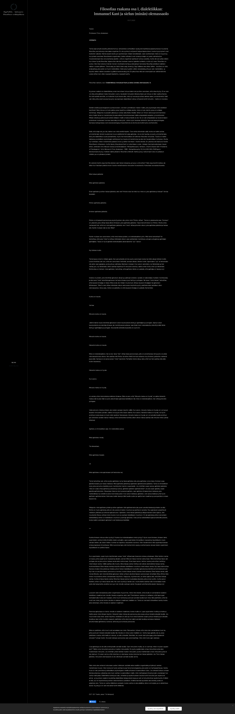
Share (93, 701)
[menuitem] (14, 362)
